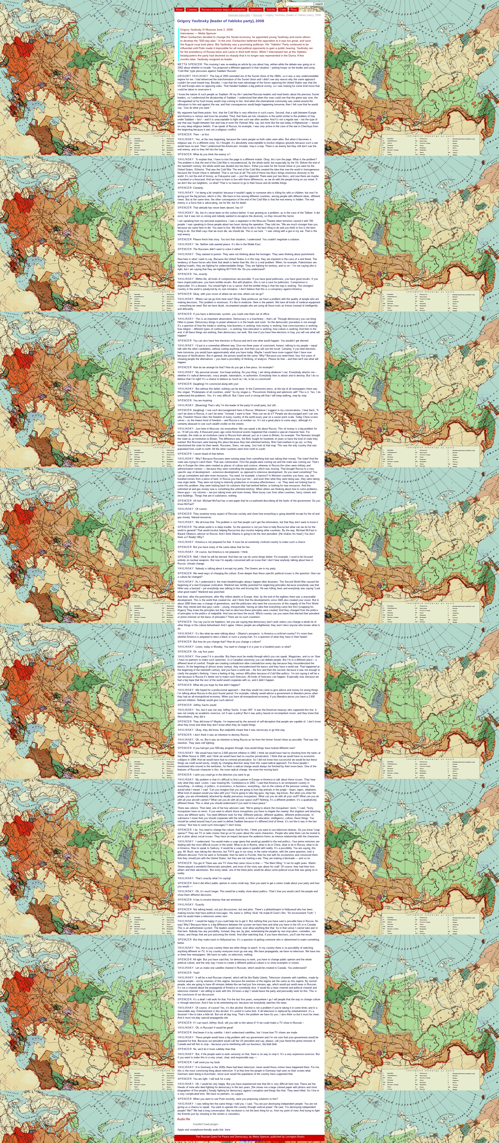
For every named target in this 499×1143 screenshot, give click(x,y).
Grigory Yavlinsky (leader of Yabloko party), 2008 (220, 21)
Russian (257, 15)
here (227, 1129)
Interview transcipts (239, 15)
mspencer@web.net (250, 1139)
